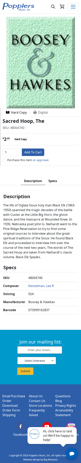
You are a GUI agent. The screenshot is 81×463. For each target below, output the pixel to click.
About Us (36, 396)
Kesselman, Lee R (41, 286)
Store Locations (40, 405)
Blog (58, 401)
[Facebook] (20, 426)
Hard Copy (18, 112)
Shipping (9, 415)
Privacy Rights (65, 405)
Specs (52, 181)
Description (33, 181)
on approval (40, 160)
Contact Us (37, 401)
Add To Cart (33, 152)
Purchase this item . (28, 160)
